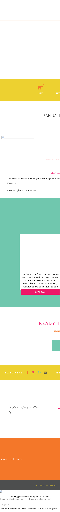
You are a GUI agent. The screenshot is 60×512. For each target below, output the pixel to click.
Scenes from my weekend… (24, 190)
